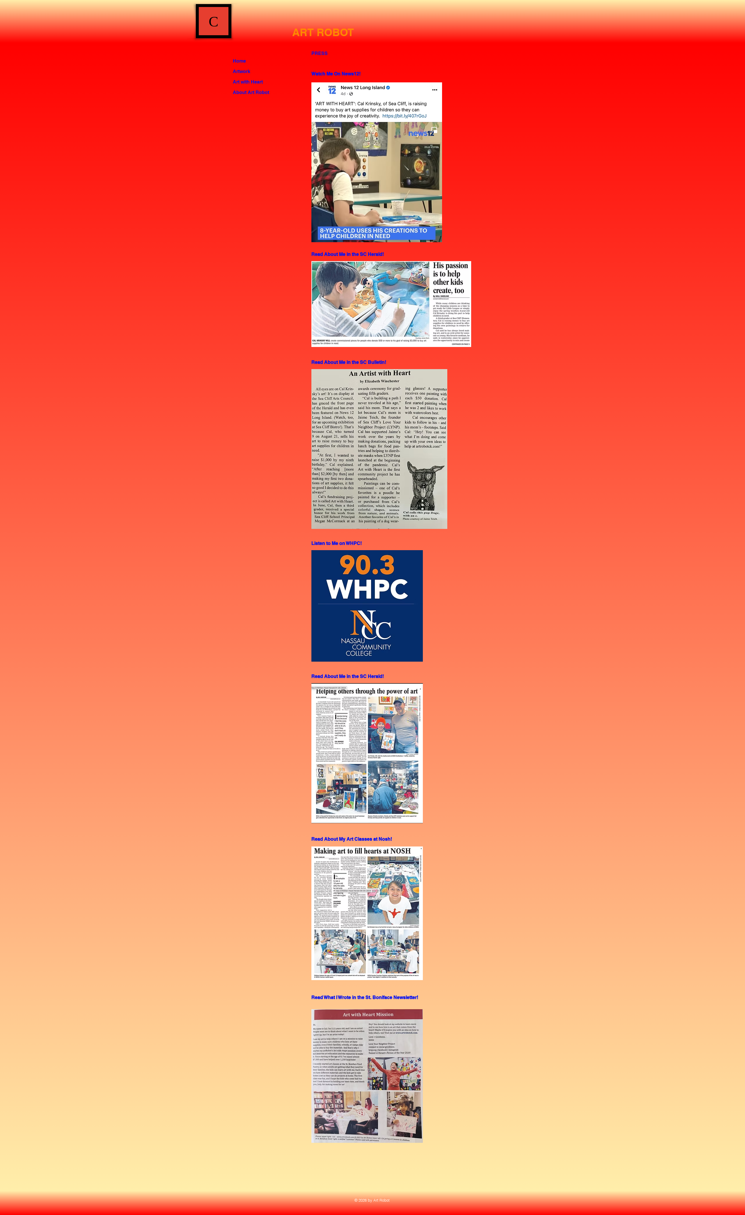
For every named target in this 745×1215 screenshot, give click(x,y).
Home (239, 61)
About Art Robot (251, 92)
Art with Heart (248, 82)
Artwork (241, 71)
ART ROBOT (323, 32)
